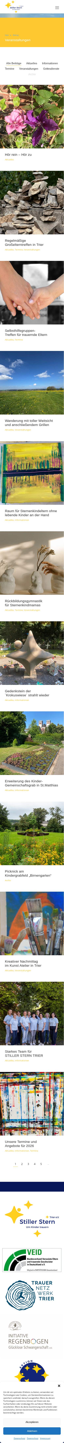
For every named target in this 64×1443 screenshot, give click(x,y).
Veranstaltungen (18, 40)
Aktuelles (31, 63)
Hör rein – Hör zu (18, 154)
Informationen (50, 63)
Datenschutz (19, 1438)
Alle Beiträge (13, 63)
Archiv (32, 74)
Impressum (45, 1438)
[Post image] (32, 116)
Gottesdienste (51, 68)
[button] (59, 1385)
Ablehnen (32, 1431)
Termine (9, 68)
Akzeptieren (32, 1422)
